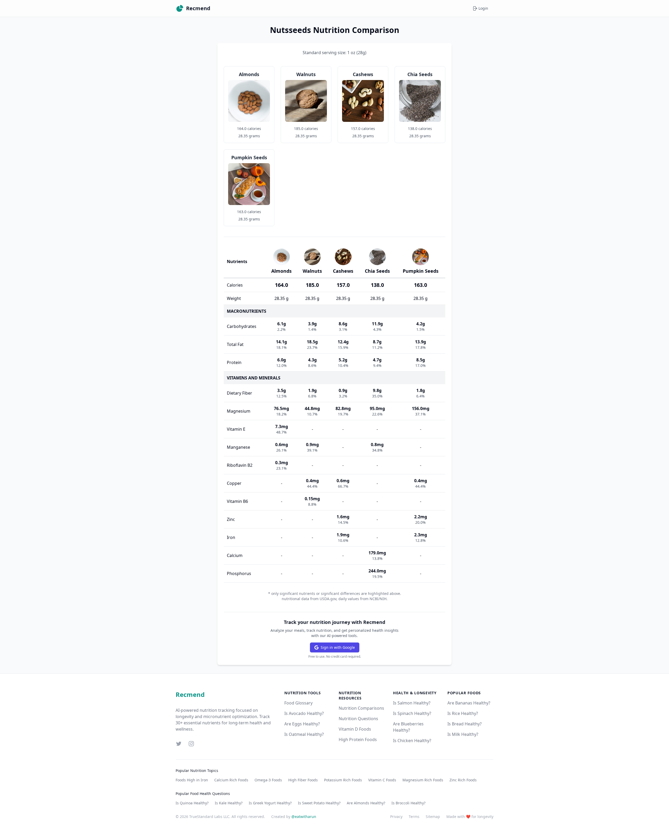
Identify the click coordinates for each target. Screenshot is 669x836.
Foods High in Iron (192, 779)
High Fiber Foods (303, 779)
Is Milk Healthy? (462, 734)
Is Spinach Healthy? (412, 713)
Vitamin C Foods (382, 779)
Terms (414, 816)
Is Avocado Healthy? (304, 713)
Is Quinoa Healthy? (192, 802)
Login (483, 8)
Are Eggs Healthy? (302, 724)
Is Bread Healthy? (464, 724)
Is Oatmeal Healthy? (304, 734)
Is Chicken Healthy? (412, 740)
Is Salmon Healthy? (411, 703)
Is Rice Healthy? (462, 713)
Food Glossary (298, 703)
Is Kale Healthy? (229, 802)
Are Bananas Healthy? (468, 703)
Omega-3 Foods (268, 779)
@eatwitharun (303, 816)
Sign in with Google (338, 647)
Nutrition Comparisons (361, 708)
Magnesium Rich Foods (422, 779)
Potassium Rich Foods (343, 779)
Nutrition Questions (358, 718)
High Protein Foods (358, 739)
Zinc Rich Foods (463, 779)
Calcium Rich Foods (231, 779)
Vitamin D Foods (355, 729)
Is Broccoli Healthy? (408, 802)
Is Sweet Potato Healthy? (319, 802)
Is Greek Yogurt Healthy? (270, 802)
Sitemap (433, 816)
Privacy (396, 816)
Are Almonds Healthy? (366, 802)
